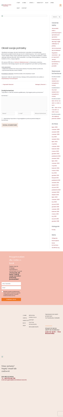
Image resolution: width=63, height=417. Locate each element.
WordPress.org (55, 247)
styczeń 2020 (55, 204)
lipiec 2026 (54, 127)
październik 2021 (56, 180)
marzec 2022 (55, 170)
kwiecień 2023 (55, 149)
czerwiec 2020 (55, 199)
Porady (53, 229)
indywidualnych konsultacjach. (10, 78)
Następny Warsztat (41, 84)
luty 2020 (54, 202)
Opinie (52, 2)
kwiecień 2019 (55, 211)
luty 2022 (54, 173)
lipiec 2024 (55, 141)
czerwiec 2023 (55, 146)
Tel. (8, 378)
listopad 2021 (55, 178)
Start (18, 2)
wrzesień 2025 (55, 132)
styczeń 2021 (55, 187)
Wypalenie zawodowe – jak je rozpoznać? (56, 55)
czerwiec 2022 (55, 163)
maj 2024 (54, 144)
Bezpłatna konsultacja (32, 316)
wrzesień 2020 (55, 192)
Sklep (18, 8)
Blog (46, 2)
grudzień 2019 (55, 206)
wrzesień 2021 (55, 182)
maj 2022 (54, 165)
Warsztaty (40, 2)
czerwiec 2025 (55, 134)
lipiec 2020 (54, 197)
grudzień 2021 (55, 175)
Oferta (31, 2)
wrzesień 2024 (55, 139)
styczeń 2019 (55, 219)
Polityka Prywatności (33, 323)
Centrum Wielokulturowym (21, 62)
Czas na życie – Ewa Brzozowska (53, 332)
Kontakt (24, 8)
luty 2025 (54, 137)
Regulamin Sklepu (33, 327)
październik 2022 (56, 156)
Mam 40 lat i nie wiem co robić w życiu (56, 103)
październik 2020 (56, 190)
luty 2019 (54, 216)
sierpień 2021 (55, 185)
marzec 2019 (55, 214)
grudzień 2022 (55, 153)
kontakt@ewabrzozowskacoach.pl (14, 380)
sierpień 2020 (55, 194)
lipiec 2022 (54, 161)
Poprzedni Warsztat (7, 84)
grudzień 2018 (55, 221)
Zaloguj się (54, 238)
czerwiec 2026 (55, 129)
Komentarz (5, 95)
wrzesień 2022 (55, 158)
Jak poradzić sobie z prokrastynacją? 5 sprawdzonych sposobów (56, 33)
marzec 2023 (55, 151)
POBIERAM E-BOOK (11, 299)
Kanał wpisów (55, 240)
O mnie (24, 2)
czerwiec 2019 (55, 209)
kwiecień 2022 (55, 168)
